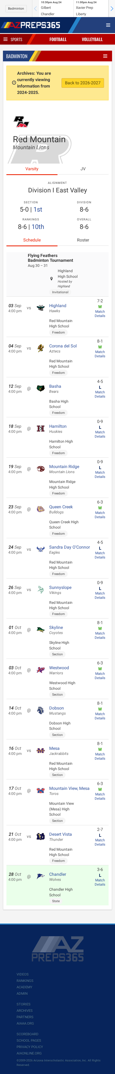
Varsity (32, 168)
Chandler (57, 877)
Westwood (59, 670)
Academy (24, 987)
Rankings (25, 981)
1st (37, 209)
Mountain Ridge (64, 469)
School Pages (29, 1041)
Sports (16, 39)
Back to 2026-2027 (83, 82)
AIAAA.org (25, 1023)
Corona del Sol (63, 348)
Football (58, 39)
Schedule (32, 240)
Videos (23, 974)
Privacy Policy (30, 1047)
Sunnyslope (60, 590)
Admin (22, 994)
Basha (55, 389)
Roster (83, 240)
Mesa (58, 751)
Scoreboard (28, 1034)
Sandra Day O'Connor (69, 550)
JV (83, 168)
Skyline (56, 630)
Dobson (57, 711)
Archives (25, 1011)
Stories (23, 1004)
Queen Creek (61, 509)
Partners (25, 1017)
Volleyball (92, 39)
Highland (57, 308)
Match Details (100, 314)
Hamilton (58, 429)
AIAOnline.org (29, 1053)
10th (38, 227)
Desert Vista (60, 837)
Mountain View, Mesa (69, 791)
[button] (112, 8)
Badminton (16, 8)
